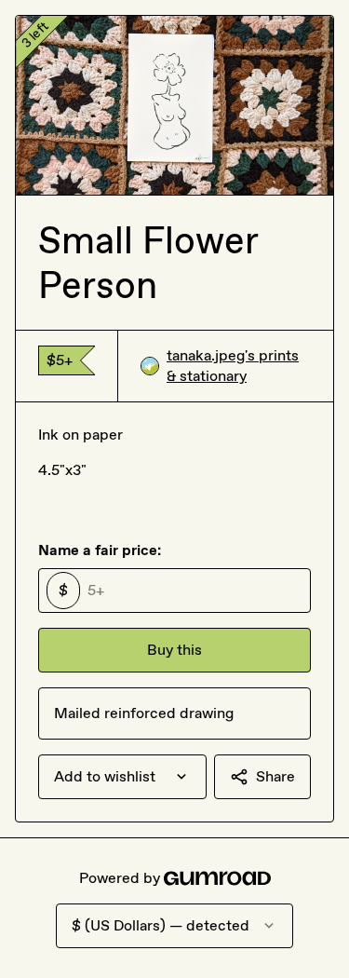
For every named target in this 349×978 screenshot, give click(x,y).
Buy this (174, 650)
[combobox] (122, 776)
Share (275, 776)
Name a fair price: (99, 550)
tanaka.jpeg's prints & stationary (233, 365)
